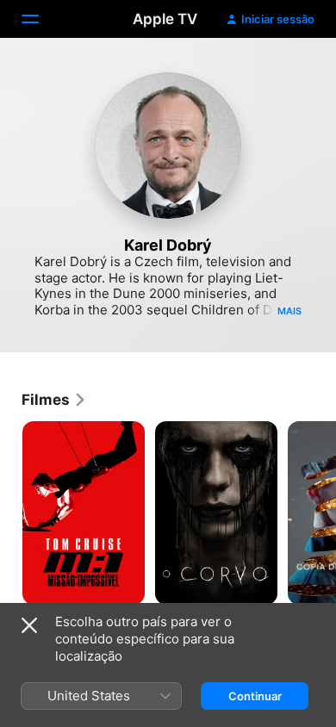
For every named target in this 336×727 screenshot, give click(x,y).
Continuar (255, 696)
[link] (54, 399)
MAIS (289, 311)
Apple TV (165, 19)
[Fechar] (29, 625)
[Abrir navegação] (40, 19)
